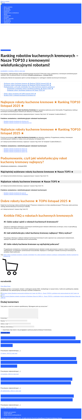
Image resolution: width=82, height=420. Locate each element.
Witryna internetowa (7, 326)
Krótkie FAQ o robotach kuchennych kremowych (19, 95)
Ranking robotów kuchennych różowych (15, 148)
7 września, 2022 (12, 71)
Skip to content (5, 1)
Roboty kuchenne (6, 50)
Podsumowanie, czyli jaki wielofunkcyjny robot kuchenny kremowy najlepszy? (29, 87)
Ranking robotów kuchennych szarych (15, 193)
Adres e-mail (5, 324)
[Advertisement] (41, 37)
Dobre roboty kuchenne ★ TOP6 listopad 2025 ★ (20, 93)
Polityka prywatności (10, 412)
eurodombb (4, 71)
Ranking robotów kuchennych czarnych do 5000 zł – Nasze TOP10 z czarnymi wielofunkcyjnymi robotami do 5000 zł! (39, 362)
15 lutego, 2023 (5, 353)
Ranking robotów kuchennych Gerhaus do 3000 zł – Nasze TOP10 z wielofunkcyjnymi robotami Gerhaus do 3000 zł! (41, 341)
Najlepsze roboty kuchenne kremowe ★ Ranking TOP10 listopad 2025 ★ (27, 83)
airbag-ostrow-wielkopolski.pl (12, 415)
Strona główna (8, 413)
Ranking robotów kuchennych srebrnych (15, 150)
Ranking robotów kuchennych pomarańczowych (17, 122)
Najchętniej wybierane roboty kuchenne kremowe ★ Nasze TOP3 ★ (30, 88)
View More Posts (5, 286)
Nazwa (3, 321)
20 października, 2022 (7, 391)
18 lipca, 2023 (5, 407)
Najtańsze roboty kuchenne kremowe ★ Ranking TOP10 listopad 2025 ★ (27, 85)
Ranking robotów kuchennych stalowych (15, 151)
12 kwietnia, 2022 (6, 374)
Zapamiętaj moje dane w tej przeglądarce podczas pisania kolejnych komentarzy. (27, 330)
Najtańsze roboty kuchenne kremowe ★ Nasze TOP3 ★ (26, 90)
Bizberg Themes (57, 418)
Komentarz (4, 318)
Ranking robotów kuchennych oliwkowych (16, 121)
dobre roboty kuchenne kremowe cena (14, 254)
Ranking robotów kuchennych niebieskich (16, 194)
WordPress (41, 418)
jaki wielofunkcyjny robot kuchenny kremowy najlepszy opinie (43, 254)
